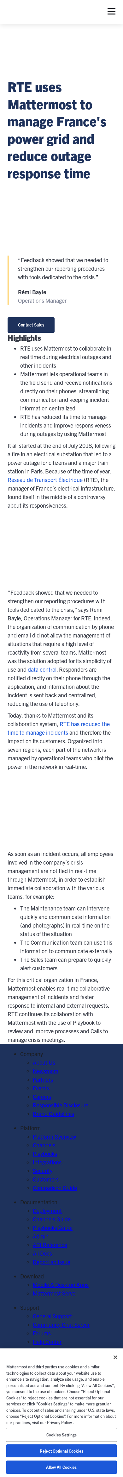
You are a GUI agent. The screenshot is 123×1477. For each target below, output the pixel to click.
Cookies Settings (61, 1434)
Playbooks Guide (53, 1227)
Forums (42, 1333)
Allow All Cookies (61, 1467)
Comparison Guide (55, 1187)
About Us (44, 1062)
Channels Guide (52, 1219)
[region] (61, 1412)
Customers (46, 1179)
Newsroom (45, 1070)
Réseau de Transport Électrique (45, 479)
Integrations (47, 1162)
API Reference (50, 1244)
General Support (52, 1316)
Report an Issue (51, 1261)
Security (42, 1170)
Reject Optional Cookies (61, 1451)
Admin (41, 1236)
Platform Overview (54, 1136)
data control (42, 669)
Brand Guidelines (53, 1113)
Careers (42, 1096)
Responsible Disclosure (60, 1105)
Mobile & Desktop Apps (61, 1284)
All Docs (42, 1253)
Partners (43, 1079)
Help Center (47, 1341)
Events (41, 1088)
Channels (44, 1145)
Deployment (47, 1210)
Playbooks (45, 1153)
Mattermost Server (55, 1293)
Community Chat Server (61, 1324)
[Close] (115, 1357)
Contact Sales (31, 324)
